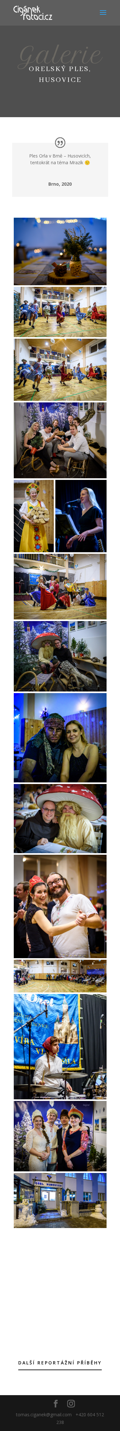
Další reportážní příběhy (60, 1363)
